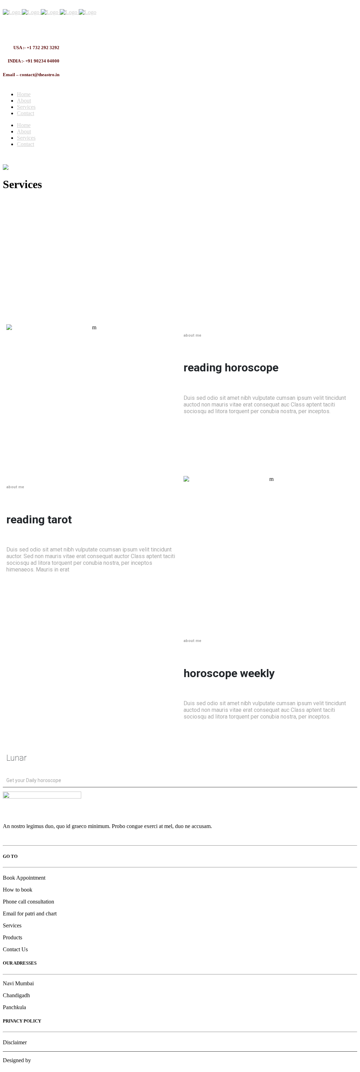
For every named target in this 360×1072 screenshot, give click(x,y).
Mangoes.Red (47, 1060)
